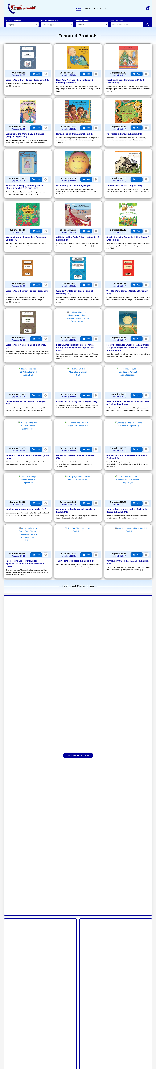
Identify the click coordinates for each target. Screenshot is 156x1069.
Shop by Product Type (49, 20)
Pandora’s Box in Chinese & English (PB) (26, 509)
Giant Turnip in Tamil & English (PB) (73, 185)
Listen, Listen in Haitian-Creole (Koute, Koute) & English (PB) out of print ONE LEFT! (75, 348)
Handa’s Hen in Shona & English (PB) (74, 134)
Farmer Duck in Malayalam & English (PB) (76, 401)
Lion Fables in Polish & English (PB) (124, 185)
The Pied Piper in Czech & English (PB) (75, 561)
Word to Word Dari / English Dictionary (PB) (27, 80)
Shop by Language (13, 20)
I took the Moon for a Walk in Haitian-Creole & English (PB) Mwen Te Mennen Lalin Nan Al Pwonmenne (127, 348)
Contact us (100, 8)
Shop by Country (82, 20)
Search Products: (117, 20)
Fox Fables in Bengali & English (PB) (124, 134)
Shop (87, 8)
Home (78, 8)
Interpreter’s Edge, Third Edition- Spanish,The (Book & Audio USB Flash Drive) (25, 564)
